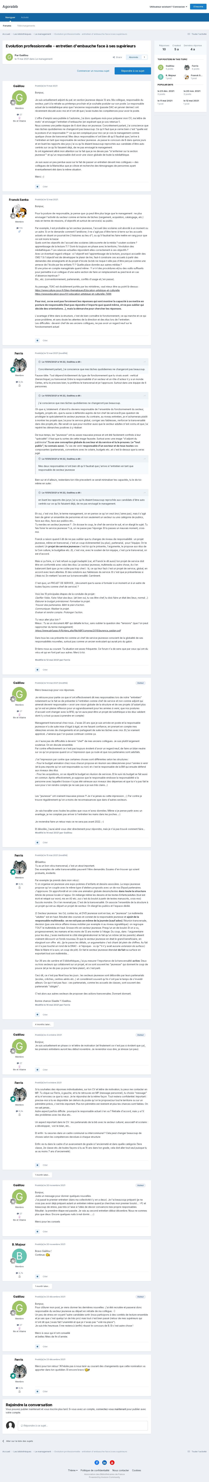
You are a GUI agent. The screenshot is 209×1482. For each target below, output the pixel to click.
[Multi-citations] (37, 186)
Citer (45, 186)
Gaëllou (170, 66)
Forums (7, 25)
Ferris (195, 66)
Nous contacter (121, 1470)
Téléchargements (26, 25)
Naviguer (10, 17)
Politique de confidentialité (95, 1470)
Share (118, 57)
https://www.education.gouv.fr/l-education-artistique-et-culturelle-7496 (73, 294)
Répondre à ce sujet (132, 70)
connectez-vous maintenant (111, 1409)
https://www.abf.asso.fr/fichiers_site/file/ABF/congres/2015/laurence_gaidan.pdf (78, 630)
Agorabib (10, 6)
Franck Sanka (198, 75)
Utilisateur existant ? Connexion (168, 6)
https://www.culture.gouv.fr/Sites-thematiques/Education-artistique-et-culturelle (77, 290)
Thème (72, 1470)
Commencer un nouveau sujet (93, 70)
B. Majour (171, 75)
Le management (43, 58)
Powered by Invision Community (104, 1477)
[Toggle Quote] (39, 361)
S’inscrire (198, 6)
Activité (25, 17)
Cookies (136, 1470)
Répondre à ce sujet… (35, 1425)
